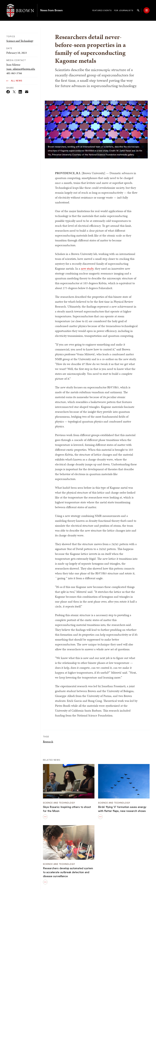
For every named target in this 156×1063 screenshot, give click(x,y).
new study (87, 268)
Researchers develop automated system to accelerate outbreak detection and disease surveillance (68, 872)
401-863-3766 (14, 73)
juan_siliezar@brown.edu (20, 69)
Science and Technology (19, 41)
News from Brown (51, 10)
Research (48, 741)
